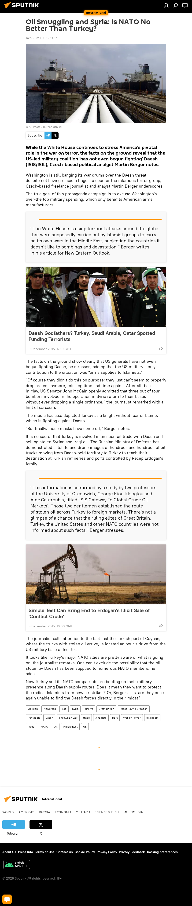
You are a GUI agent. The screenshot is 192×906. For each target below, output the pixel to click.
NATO (44, 726)
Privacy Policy (107, 852)
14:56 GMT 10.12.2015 (41, 38)
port (115, 717)
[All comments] (7, 899)
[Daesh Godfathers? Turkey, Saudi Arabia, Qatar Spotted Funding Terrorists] (96, 297)
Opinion (33, 708)
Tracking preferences (162, 852)
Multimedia (133, 812)
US (85, 726)
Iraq (64, 708)
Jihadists (101, 717)
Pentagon (34, 717)
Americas (26, 812)
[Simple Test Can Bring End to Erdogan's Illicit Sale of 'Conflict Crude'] (96, 574)
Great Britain (106, 708)
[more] (161, 348)
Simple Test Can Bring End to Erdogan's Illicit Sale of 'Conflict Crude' (89, 613)
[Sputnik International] (23, 9)
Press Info (25, 852)
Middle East (70, 726)
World (8, 812)
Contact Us (64, 852)
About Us (9, 852)
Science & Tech (107, 812)
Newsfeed (50, 708)
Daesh (49, 717)
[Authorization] (166, 5)
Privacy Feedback (132, 852)
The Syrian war (68, 717)
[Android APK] (17, 865)
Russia (44, 812)
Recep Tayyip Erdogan (134, 708)
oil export (152, 717)
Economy (63, 812)
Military (83, 812)
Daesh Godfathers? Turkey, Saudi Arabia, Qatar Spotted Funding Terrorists (92, 336)
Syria (75, 708)
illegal (31, 726)
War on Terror (132, 717)
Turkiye (88, 708)
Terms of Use (45, 852)
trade (86, 717)
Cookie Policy (85, 852)
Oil (55, 726)
